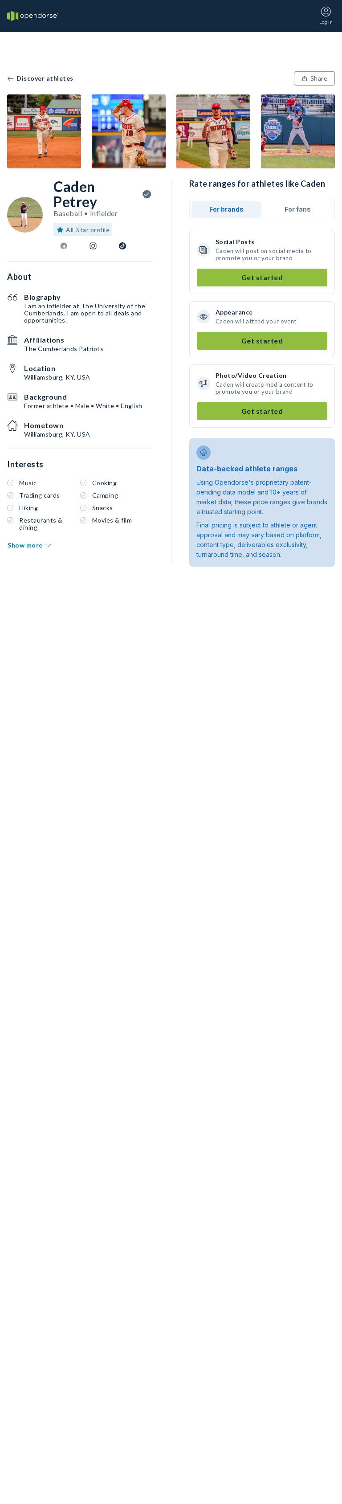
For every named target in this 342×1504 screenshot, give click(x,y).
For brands (226, 209)
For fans (298, 209)
